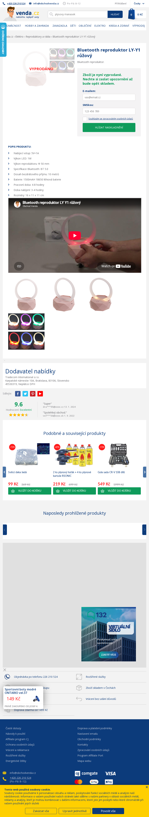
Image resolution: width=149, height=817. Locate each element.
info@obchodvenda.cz (46, 3)
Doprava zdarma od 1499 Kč (31, 710)
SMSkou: (88, 105)
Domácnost (12, 25)
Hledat (115, 14)
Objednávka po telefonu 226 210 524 (36, 676)
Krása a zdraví (119, 25)
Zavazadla (60, 25)
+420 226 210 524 (16, 3)
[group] (29, 469)
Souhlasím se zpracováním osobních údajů (110, 118)
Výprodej (138, 25)
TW (25, 393)
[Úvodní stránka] (21, 14)
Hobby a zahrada (37, 25)
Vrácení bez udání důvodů (101, 699)
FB (18, 393)
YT (40, 393)
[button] (29, 491)
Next (143, 529)
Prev (7, 529)
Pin (32, 393)
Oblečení (85, 25)
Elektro (100, 25)
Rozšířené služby (96, 676)
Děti (73, 25)
